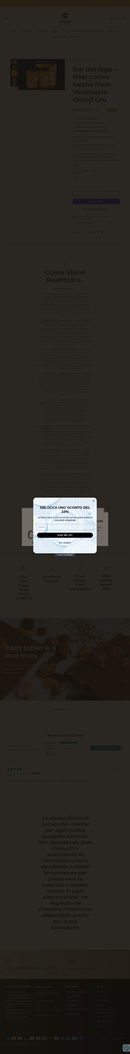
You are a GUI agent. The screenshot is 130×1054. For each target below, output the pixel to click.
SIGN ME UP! (65, 535)
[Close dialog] (93, 501)
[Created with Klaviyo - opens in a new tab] (65, 554)
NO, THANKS (65, 543)
